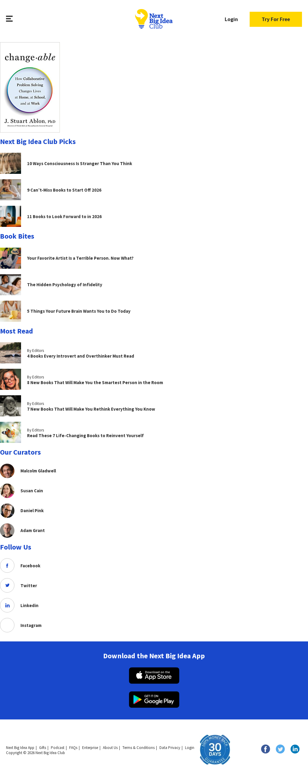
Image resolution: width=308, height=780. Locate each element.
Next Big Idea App (20, 747)
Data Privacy (169, 747)
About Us (110, 747)
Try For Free (276, 19)
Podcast (57, 747)
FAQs (73, 747)
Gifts (42, 747)
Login (231, 19)
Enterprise (90, 747)
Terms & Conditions (138, 747)
